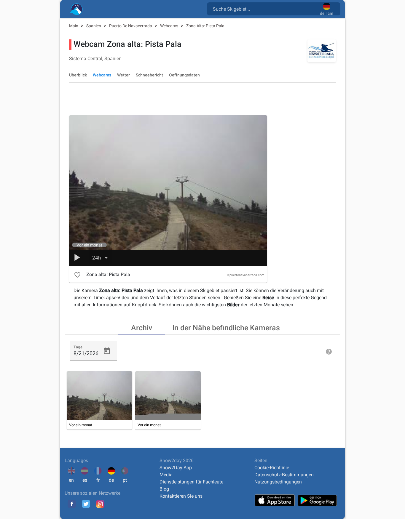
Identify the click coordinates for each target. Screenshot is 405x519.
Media (166, 475)
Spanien (94, 25)
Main (74, 25)
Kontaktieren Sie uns (181, 496)
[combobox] (264, 8)
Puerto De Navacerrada (131, 25)
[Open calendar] (106, 351)
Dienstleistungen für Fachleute (191, 482)
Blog (164, 489)
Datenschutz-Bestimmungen (284, 475)
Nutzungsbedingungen (278, 482)
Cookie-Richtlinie (271, 467)
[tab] (141, 327)
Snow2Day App (176, 467)
